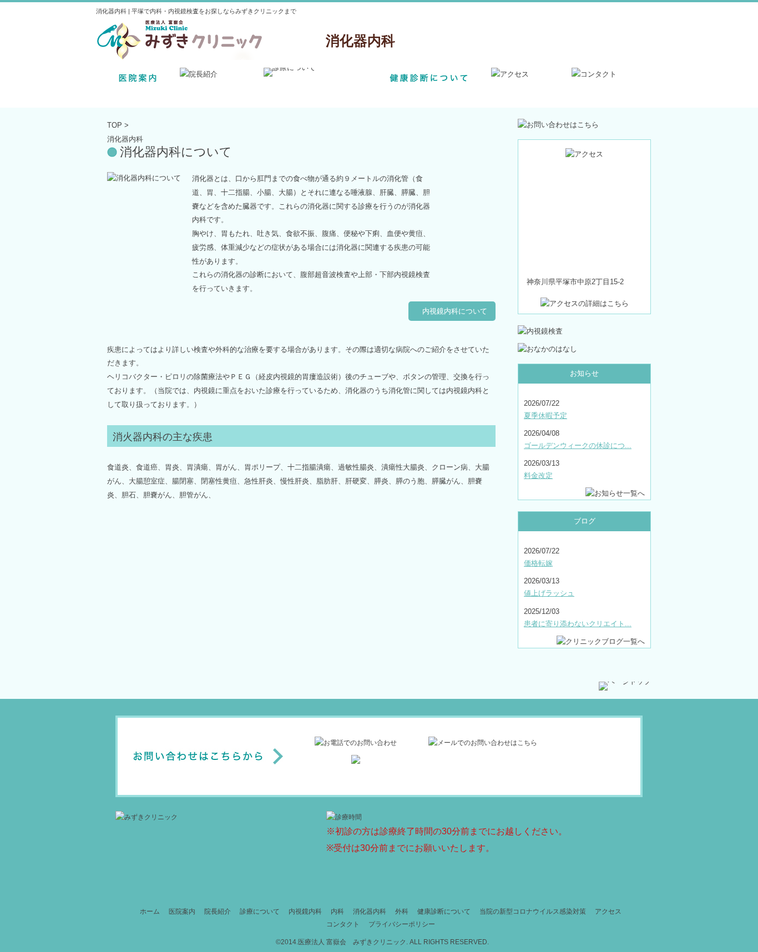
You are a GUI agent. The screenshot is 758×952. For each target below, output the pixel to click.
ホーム (150, 911)
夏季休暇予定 (545, 415)
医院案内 (182, 911)
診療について (260, 911)
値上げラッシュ (549, 593)
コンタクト (343, 924)
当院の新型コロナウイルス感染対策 (532, 911)
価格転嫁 (538, 563)
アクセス (608, 911)
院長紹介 (217, 911)
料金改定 (538, 475)
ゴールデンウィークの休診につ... (577, 445)
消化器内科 (369, 911)
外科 (401, 911)
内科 (337, 911)
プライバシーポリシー (401, 924)
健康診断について (444, 911)
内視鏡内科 (305, 911)
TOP (114, 125)
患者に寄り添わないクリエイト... (577, 623)
